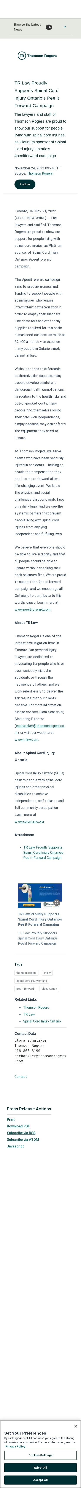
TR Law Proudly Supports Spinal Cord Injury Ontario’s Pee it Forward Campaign (43, 852)
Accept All (40, 1480)
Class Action (49, 988)
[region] (40, 1454)
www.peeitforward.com (33, 609)
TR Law (29, 1014)
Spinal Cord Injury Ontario (42, 1021)
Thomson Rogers (40, 173)
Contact (20, 1077)
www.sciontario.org (29, 821)
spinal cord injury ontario (31, 980)
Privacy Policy (15, 1446)
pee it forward (25, 988)
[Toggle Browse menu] (64, 26)
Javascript (15, 1146)
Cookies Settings (40, 1455)
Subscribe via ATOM (23, 1140)
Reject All (40, 1467)
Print (11, 1120)
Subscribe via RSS (21, 1133)
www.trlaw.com (26, 740)
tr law (47, 972)
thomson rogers (26, 972)
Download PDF (18, 1126)
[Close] (76, 1426)
